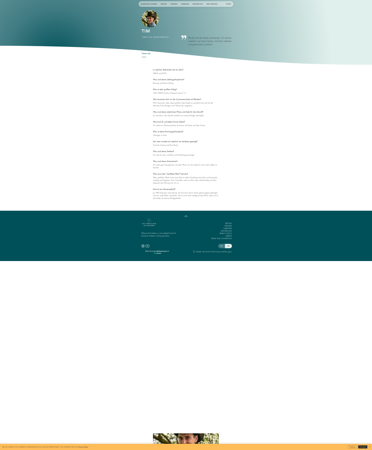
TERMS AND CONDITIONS (222, 238)
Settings (352, 447)
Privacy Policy (83, 447)
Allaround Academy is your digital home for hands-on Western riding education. (158, 234)
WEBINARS (227, 228)
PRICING (228, 223)
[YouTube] (147, 246)
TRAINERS (228, 226)
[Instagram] (143, 246)
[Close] (370, 446)
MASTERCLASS (226, 231)
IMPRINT (229, 236)
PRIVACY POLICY (226, 233)
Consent (363, 447)
